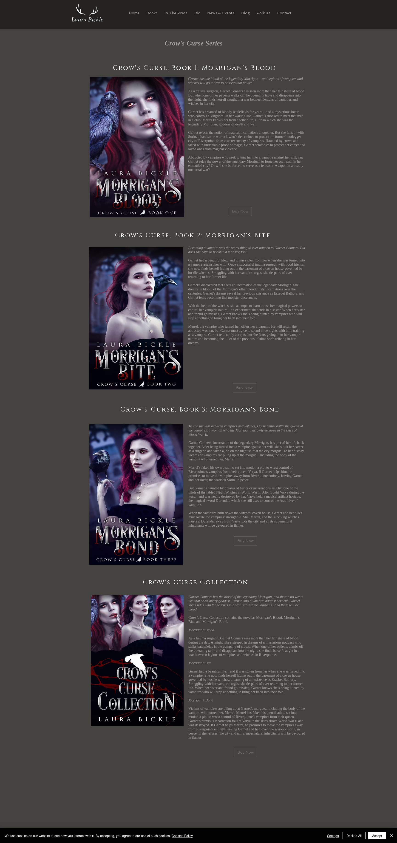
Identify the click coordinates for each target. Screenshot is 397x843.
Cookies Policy (182, 835)
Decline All (354, 835)
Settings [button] (333, 835)
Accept (377, 835)
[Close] (391, 835)
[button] (263, 13)
